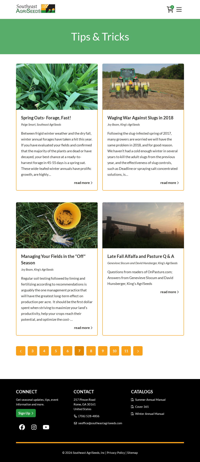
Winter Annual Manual (149, 413)
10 (114, 351)
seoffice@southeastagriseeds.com (100, 423)
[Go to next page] (138, 351)
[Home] (35, 9)
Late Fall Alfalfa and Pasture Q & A (140, 256)
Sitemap (132, 452)
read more (82, 182)
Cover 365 (142, 406)
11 (126, 351)
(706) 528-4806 (88, 416)
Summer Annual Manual (150, 399)
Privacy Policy (116, 452)
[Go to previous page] (20, 351)
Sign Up (24, 413)
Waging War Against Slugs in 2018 (140, 117)
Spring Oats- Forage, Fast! (46, 117)
